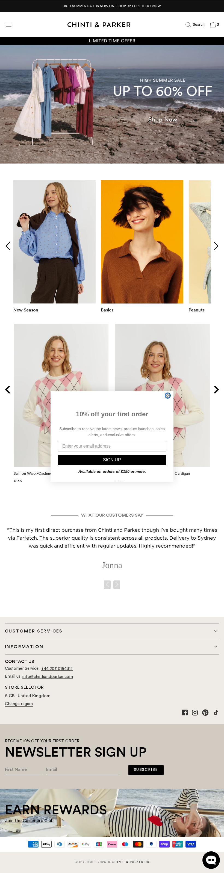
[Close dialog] (168, 396)
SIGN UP (112, 459)
